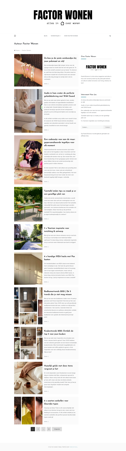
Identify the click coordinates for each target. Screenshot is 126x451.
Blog (45, 35)
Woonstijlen (55, 35)
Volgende (57, 429)
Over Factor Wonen (71, 35)
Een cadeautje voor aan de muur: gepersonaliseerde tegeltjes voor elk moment (59, 142)
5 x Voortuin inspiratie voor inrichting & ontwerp (95, 121)
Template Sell (74, 447)
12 (49, 429)
